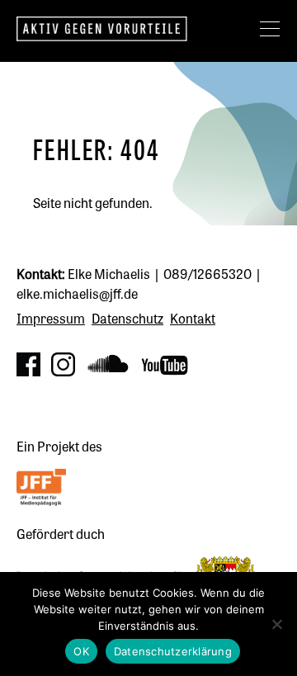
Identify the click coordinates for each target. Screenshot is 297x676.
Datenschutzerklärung (173, 651)
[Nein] (276, 624)
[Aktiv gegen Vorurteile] (128, 29)
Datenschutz (127, 318)
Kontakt (192, 318)
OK (81, 651)
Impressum (50, 318)
